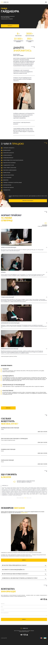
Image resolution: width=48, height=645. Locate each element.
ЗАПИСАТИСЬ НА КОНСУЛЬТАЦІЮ (27, 200)
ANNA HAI (5, 2)
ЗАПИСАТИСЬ (10, 25)
